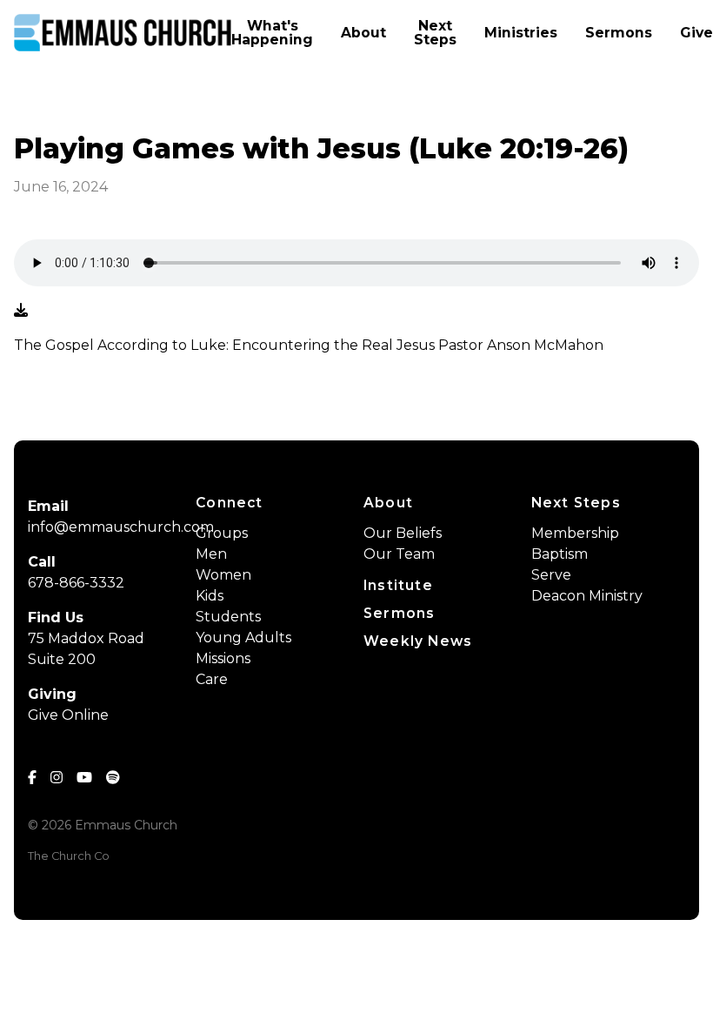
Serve (551, 575)
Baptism (559, 554)
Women (223, 575)
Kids (209, 595)
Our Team (399, 554)
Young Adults (243, 637)
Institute (398, 585)
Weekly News (417, 641)
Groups (222, 533)
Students (228, 616)
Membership (575, 533)
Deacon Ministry (587, 595)
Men (211, 554)
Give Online (68, 715)
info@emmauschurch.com (121, 527)
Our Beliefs (402, 533)
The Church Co (69, 856)
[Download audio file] (21, 310)
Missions (223, 658)
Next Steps (576, 502)
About (388, 502)
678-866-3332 (76, 582)
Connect (229, 502)
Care (212, 679)
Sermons (399, 613)
